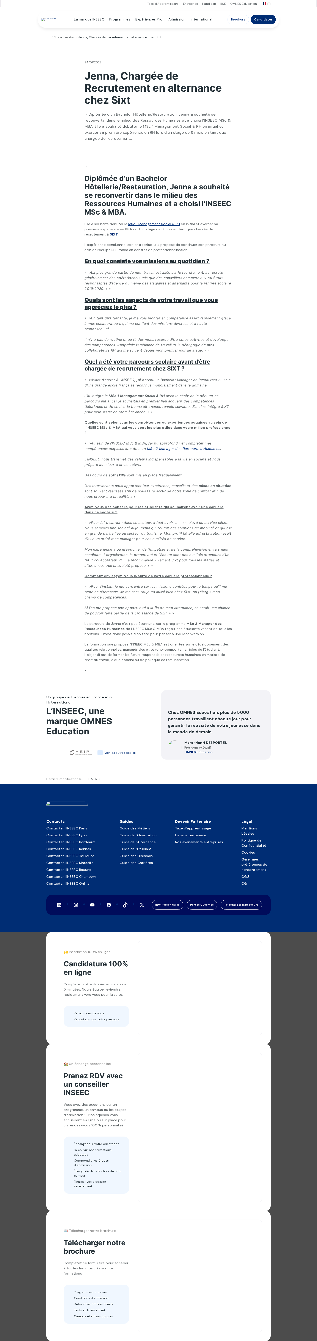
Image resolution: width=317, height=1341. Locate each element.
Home (48, 37)
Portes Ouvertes (202, 904)
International (201, 19)
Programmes (119, 19)
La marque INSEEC (89, 19)
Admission (177, 19)
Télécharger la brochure (241, 904)
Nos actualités (64, 37)
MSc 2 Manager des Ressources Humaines (183, 448)
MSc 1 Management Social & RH (154, 224)
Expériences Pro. (149, 19)
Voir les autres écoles (120, 753)
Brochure (238, 19)
